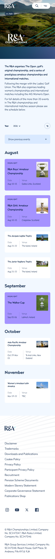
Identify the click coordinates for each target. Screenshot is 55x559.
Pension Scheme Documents (21, 480)
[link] (10, 13)
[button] (37, 6)
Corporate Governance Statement (25, 490)
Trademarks (12, 448)
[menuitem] (10, 6)
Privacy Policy (13, 464)
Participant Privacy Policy (19, 469)
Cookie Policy (12, 459)
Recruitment (12, 475)
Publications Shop (15, 496)
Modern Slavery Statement (20, 485)
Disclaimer (11, 443)
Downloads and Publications (21, 453)
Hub (10, 13)
